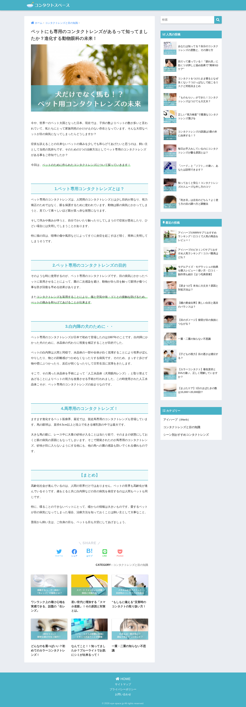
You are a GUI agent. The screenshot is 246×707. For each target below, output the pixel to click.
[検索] (218, 20)
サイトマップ (123, 684)
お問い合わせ (123, 694)
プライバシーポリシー (123, 689)
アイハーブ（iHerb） (176, 419)
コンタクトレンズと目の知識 (130, 564)
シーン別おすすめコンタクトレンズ (186, 434)
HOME (125, 679)
